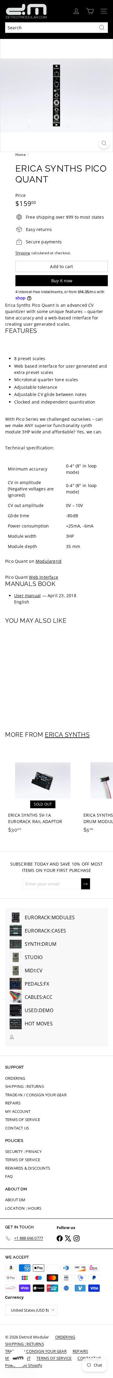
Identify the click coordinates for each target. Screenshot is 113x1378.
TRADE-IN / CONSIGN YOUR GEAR (36, 1095)
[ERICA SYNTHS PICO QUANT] (42, 674)
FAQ (9, 1176)
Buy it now (61, 281)
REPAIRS (12, 1103)
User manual (27, 595)
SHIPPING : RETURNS (24, 1086)
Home (20, 154)
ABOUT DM (15, 1199)
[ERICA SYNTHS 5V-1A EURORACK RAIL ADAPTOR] (42, 791)
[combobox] (56, 27)
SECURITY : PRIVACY (23, 1151)
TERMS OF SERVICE (22, 1119)
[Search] (102, 27)
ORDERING (15, 1078)
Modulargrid (48, 561)
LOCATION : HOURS (23, 1208)
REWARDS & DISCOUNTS (27, 1168)
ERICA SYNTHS (67, 734)
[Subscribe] (85, 883)
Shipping (22, 252)
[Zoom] (104, 143)
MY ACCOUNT (17, 1111)
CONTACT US (17, 1128)
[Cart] (90, 11)
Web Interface (43, 577)
